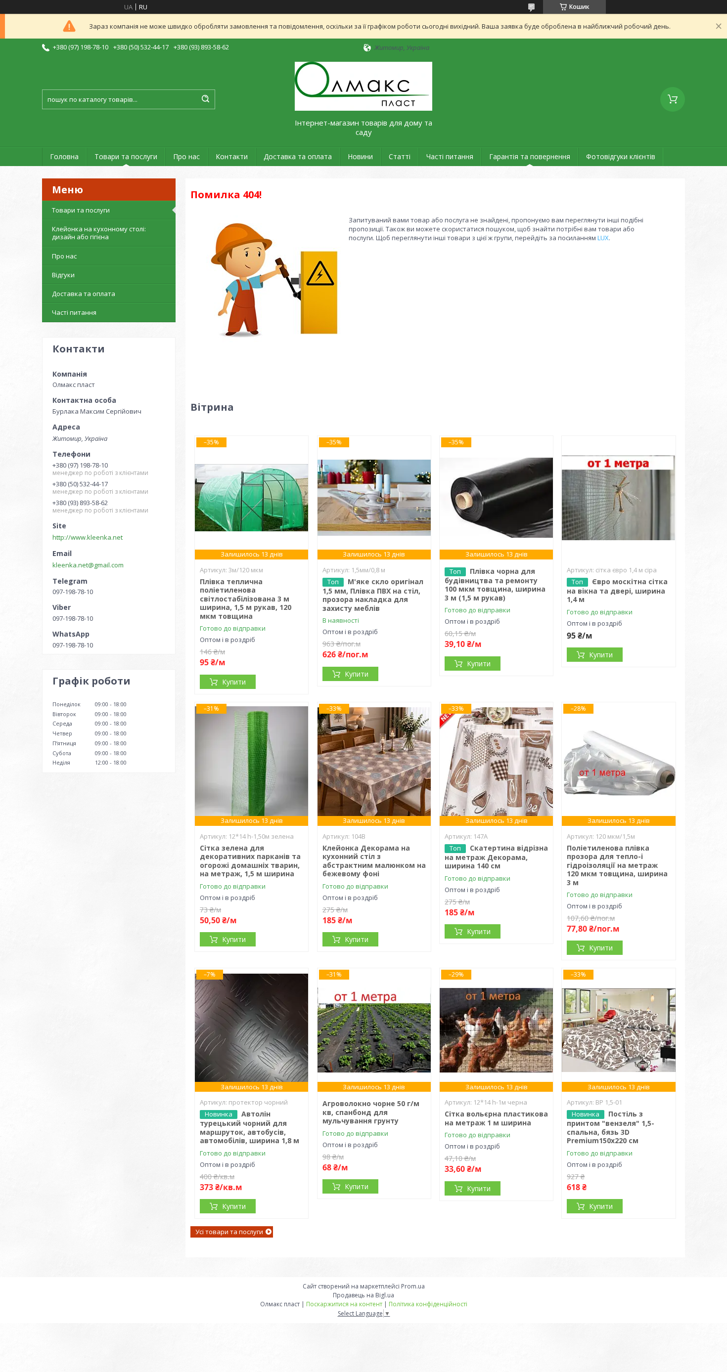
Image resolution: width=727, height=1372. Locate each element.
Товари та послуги (125, 156)
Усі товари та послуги (229, 1231)
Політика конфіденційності (428, 1304)
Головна (64, 156)
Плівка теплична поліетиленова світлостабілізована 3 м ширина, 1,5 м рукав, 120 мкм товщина (245, 599)
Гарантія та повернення (529, 156)
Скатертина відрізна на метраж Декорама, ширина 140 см (496, 857)
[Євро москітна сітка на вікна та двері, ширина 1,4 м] (618, 497)
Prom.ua (413, 1286)
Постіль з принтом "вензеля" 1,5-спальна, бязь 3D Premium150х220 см (610, 1127)
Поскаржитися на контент (344, 1304)
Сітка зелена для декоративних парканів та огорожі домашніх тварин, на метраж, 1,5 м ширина (250, 861)
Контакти (232, 156)
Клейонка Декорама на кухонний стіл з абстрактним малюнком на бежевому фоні (374, 861)
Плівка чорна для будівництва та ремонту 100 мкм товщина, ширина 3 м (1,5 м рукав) (495, 584)
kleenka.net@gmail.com (88, 565)
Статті (399, 156)
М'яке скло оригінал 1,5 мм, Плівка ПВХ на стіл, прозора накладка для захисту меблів (372, 595)
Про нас (186, 156)
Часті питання (449, 156)
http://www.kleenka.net (87, 537)
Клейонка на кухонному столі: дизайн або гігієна (99, 232)
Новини (360, 156)
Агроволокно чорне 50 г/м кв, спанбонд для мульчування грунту (370, 1112)
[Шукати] (205, 99)
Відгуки (63, 274)
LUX (603, 237)
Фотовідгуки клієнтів (620, 156)
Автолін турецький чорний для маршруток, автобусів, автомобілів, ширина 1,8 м (249, 1127)
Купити (234, 681)
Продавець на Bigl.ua (363, 1295)
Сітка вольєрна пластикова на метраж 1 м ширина (496, 1118)
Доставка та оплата (298, 156)
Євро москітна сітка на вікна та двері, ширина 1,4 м (617, 590)
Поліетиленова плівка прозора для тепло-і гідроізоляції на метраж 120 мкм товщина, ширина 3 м (617, 865)
